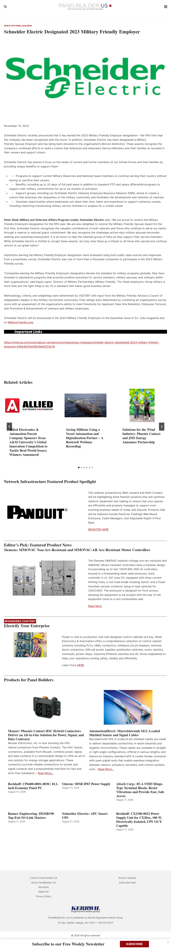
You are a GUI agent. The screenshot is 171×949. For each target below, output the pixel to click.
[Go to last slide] (9, 427)
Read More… (46, 773)
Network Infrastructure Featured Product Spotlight (50, 481)
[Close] (168, 942)
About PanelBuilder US (43, 882)
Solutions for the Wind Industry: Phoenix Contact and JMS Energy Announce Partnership (141, 435)
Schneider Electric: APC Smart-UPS (85, 816)
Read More (95, 606)
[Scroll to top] (164, 939)
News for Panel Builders (18, 26)
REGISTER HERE (98, 529)
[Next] (161, 427)
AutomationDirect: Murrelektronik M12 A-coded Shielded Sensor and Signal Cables (124, 733)
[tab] (79, 467)
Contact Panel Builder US (43, 877)
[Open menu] (165, 6)
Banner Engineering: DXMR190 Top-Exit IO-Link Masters (31, 816)
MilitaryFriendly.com (20, 322)
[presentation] (29, 405)
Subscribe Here (127, 882)
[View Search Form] (5, 7)
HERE (80, 665)
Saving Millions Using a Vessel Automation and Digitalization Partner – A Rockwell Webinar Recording (84, 438)
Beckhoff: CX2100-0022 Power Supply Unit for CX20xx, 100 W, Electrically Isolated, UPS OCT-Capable (139, 820)
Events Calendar (127, 877)
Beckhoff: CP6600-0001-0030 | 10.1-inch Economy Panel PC (33, 786)
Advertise (43, 887)
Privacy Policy (43, 896)
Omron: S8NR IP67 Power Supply (86, 784)
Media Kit (43, 891)
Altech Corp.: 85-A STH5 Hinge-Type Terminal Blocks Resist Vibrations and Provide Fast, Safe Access (140, 790)
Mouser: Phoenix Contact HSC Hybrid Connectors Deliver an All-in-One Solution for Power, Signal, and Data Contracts (46, 735)
